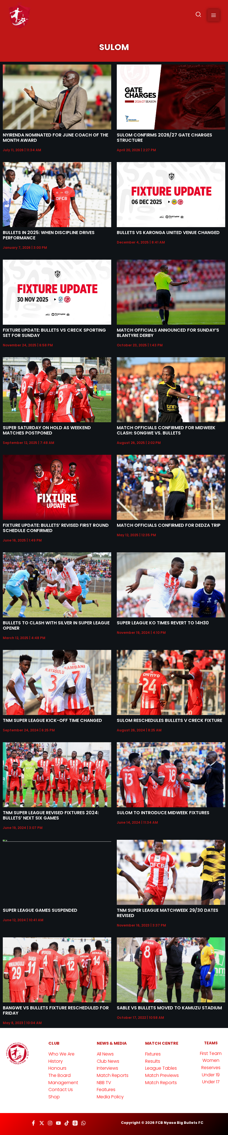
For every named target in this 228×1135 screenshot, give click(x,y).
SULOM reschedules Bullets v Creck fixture (169, 720)
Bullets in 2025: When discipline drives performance (49, 235)
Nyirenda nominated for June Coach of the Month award (55, 137)
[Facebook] (33, 1123)
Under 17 (211, 1082)
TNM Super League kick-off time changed (52, 720)
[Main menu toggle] (213, 15)
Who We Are (61, 1054)
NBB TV (104, 1082)
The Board (59, 1075)
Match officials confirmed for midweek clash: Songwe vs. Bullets (166, 430)
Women (210, 1060)
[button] (198, 15)
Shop (54, 1097)
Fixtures (153, 1054)
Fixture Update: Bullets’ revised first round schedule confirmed (56, 528)
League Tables (161, 1068)
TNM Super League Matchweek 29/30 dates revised (167, 913)
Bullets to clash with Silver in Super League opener (56, 625)
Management (63, 1082)
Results (152, 1061)
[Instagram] (50, 1123)
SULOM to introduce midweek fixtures (163, 812)
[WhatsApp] (83, 1123)
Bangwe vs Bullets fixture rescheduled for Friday (56, 1010)
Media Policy (110, 1097)
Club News (108, 1061)
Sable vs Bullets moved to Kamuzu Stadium (169, 1008)
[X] (41, 1123)
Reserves (210, 1067)
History (55, 1061)
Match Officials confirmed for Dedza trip (168, 525)
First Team (211, 1053)
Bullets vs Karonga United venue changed (168, 232)
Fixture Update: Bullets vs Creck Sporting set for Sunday (54, 333)
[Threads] (75, 1123)
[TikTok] (66, 1123)
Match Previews (162, 1075)
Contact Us (60, 1089)
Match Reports (112, 1075)
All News (105, 1054)
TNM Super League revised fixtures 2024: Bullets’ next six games (51, 815)
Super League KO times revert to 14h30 (163, 623)
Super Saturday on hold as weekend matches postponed (47, 430)
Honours (57, 1068)
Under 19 (211, 1075)
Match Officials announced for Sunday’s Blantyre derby (168, 333)
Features (106, 1089)
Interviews (107, 1068)
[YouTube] (58, 1123)
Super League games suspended (40, 910)
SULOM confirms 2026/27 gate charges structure (164, 137)
